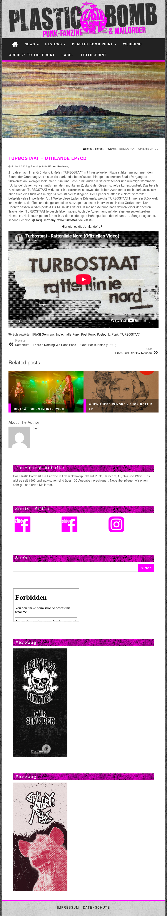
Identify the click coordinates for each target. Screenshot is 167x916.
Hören (52, 166)
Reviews (54, 44)
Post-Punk (88, 334)
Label (68, 55)
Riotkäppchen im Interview (39, 409)
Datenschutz (96, 907)
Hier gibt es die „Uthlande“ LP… (83, 226)
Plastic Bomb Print (93, 44)
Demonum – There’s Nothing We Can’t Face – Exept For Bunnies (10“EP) (66, 343)
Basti (34, 166)
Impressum (68, 907)
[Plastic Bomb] (15, 44)
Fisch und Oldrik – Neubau (133, 351)
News (31, 44)
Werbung (132, 44)
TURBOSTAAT (130, 334)
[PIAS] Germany (44, 220)
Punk (115, 334)
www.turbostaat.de (70, 220)
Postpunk (103, 334)
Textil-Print (93, 55)
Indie (59, 334)
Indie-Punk (72, 334)
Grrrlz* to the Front (32, 55)
